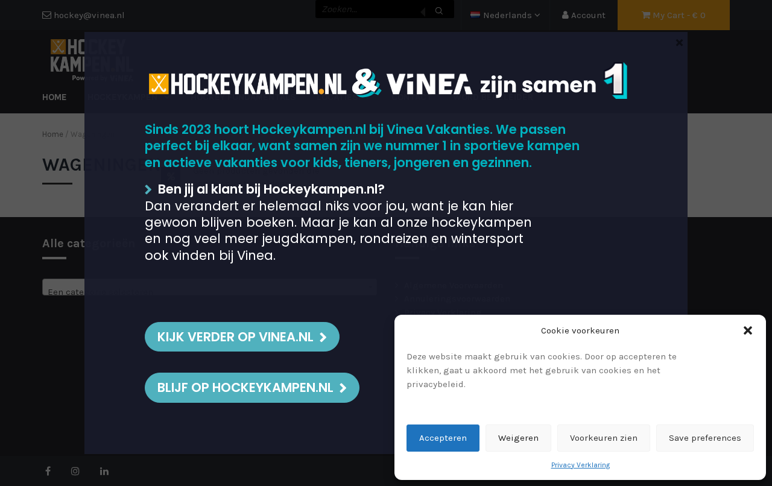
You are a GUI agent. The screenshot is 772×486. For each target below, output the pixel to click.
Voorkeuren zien (604, 437)
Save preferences (705, 437)
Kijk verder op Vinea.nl (235, 337)
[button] (748, 330)
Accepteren (443, 437)
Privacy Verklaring (580, 465)
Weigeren (518, 437)
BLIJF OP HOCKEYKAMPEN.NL (245, 387)
